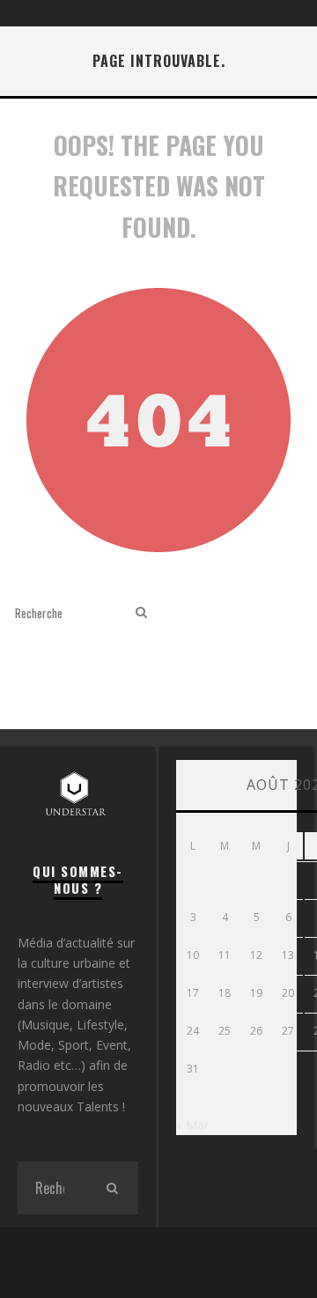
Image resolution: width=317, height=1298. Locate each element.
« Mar (192, 1125)
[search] (141, 612)
